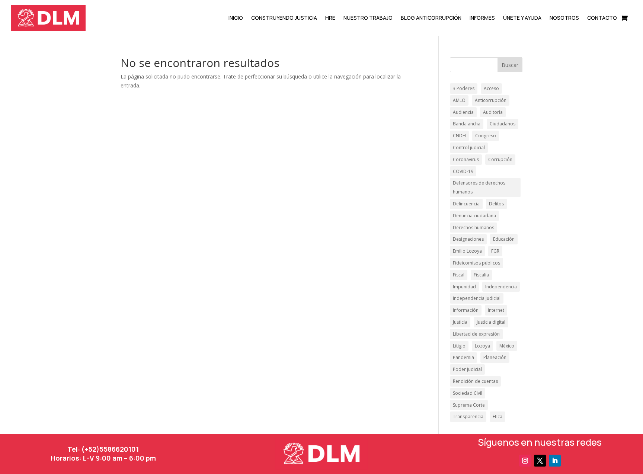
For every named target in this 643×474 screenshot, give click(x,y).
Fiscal (458, 275)
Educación (504, 239)
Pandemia (463, 357)
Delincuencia (466, 204)
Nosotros (564, 17)
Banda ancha (466, 124)
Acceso (491, 88)
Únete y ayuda (522, 17)
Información (466, 310)
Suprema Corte (469, 405)
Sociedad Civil (467, 393)
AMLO (459, 100)
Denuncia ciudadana (474, 215)
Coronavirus (466, 159)
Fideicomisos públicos (476, 263)
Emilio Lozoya (467, 251)
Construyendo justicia (284, 17)
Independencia (501, 287)
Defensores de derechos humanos (479, 187)
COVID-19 (463, 171)
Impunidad (464, 287)
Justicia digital (491, 322)
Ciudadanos (502, 124)
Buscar (510, 64)
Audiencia (463, 112)
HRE (330, 17)
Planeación (494, 357)
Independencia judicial (476, 298)
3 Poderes (463, 88)
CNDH (459, 135)
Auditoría (493, 112)
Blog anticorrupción (431, 17)
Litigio (459, 346)
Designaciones (468, 239)
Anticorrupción (490, 100)
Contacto (602, 17)
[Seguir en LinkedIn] (555, 461)
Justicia (460, 322)
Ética (497, 416)
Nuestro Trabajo (368, 17)
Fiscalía (481, 275)
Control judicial (469, 147)
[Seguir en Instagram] (525, 461)
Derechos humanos (473, 227)
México (506, 346)
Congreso (485, 135)
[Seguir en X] (540, 461)
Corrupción (500, 159)
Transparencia (468, 416)
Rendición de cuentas (475, 381)
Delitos (496, 204)
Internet (496, 310)
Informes (482, 17)
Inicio (235, 17)
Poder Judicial (467, 369)
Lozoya (482, 346)
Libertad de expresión (476, 334)
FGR (495, 251)
